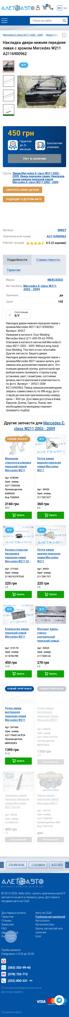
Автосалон (42, 920)
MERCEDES (55, 280)
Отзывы (7, 920)
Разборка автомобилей (50, 916)
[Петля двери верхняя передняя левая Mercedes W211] (50, 445)
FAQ (4, 928)
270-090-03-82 (16, 864)
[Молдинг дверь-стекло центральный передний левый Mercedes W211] (50, 615)
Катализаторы (44, 924)
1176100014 (38, 864)
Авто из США (43, 912)
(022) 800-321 (20, 981)
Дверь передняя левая (35, 176)
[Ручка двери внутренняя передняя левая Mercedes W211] (18, 694)
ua (65, 8)
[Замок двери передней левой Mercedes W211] (50, 781)
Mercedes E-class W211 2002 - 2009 (40, 287)
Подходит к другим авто (23, 199)
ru (59, 8)
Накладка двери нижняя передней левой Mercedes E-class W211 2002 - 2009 (38, 179)
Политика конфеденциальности (21, 987)
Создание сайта (11, 1012)
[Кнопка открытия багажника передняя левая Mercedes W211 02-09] (18, 536)
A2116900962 (56, 236)
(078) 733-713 (18, 974)
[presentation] (20, 92)
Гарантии (7, 916)
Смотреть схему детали (22, 189)
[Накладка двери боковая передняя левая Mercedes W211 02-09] (18, 781)
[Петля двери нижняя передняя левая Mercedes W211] (50, 536)
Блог (38, 936)
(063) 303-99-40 (19, 967)
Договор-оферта (12, 991)
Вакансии (8, 924)
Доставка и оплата (14, 912)
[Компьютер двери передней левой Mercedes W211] (18, 615)
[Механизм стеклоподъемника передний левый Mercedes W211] (18, 445)
